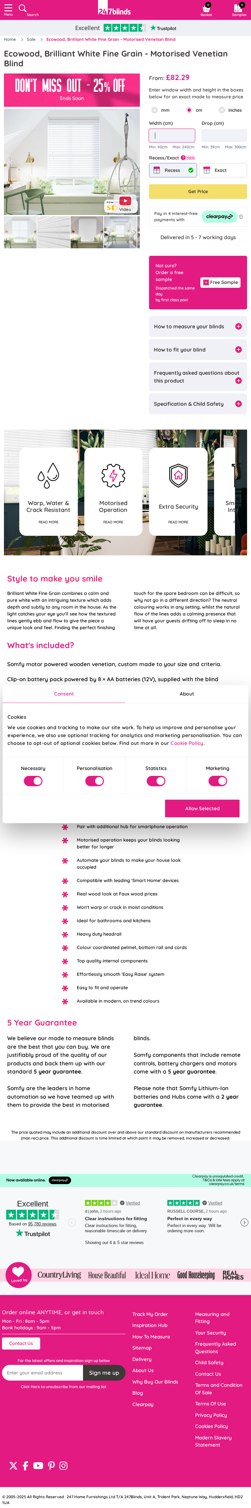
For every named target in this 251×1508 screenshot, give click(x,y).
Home (10, 39)
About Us (143, 1370)
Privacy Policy (211, 1415)
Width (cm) (161, 123)
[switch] (94, 781)
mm (165, 110)
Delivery (142, 1359)
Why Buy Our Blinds (155, 1382)
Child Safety (209, 1362)
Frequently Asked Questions (215, 1347)
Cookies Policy (211, 1426)
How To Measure (151, 1337)
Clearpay (143, 1404)
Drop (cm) (213, 123)
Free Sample (224, 282)
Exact (221, 170)
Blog (137, 1393)
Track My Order (150, 1314)
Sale (32, 39)
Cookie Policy (187, 743)
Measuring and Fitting (212, 1318)
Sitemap (142, 1348)
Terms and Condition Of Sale (219, 1389)
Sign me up (104, 1372)
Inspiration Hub (149, 1325)
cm (199, 110)
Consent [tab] (64, 694)
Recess (172, 170)
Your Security (210, 1333)
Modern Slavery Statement (213, 1441)
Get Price (198, 191)
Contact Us (21, 1343)
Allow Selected (202, 808)
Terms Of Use (210, 1404)
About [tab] (187, 694)
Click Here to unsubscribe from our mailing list (64, 1386)
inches (235, 110)
